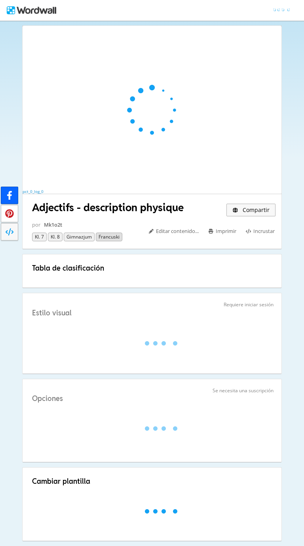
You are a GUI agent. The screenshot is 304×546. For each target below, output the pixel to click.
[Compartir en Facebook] (9, 195)
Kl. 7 (39, 236)
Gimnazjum (79, 236)
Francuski (109, 236)
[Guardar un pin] (9, 213)
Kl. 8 (55, 236)
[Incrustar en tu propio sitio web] (9, 232)
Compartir (255, 210)
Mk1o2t (53, 224)
